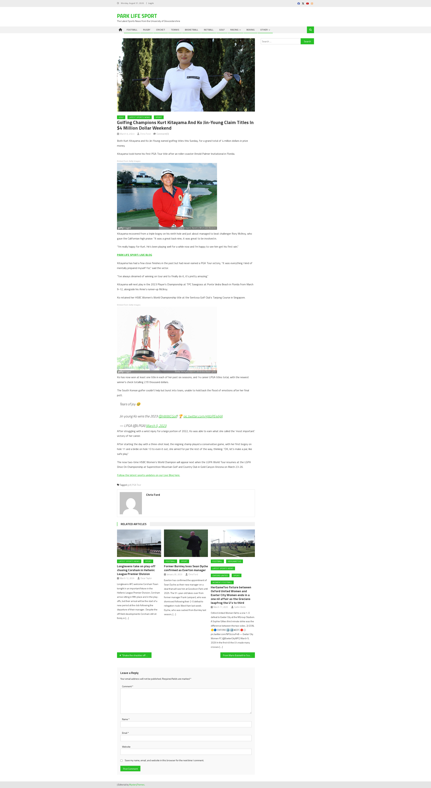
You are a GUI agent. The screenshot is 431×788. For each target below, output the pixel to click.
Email (125, 733)
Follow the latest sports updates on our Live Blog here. (148, 475)
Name (125, 719)
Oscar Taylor (146, 578)
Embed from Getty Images (128, 161)
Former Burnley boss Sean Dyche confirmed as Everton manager (186, 568)
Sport (159, 117)
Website (126, 746)
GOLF (222, 29)
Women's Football (222, 582)
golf (129, 485)
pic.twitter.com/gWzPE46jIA (203, 416)
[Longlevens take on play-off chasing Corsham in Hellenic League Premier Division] (139, 543)
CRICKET (160, 29)
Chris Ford (145, 133)
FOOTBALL (132, 29)
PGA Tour (136, 485)
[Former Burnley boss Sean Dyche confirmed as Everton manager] (186, 543)
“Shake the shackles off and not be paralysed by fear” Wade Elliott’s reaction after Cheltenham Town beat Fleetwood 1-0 (137, 655)
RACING (234, 29)
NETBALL (208, 29)
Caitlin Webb (240, 607)
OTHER (264, 29)
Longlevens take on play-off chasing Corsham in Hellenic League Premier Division (136, 570)
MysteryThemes (136, 784)
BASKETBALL (191, 29)
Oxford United (220, 575)
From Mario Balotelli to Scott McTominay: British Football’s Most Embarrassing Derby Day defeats (239, 655)
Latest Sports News (139, 117)
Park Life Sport (137, 16)
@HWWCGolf (167, 416)
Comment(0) (163, 133)
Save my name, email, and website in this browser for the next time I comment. (164, 760)
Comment (127, 686)
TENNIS (175, 29)
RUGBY (146, 29)
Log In (151, 3)
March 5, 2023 (156, 425)
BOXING (250, 29)
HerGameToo (234, 561)
